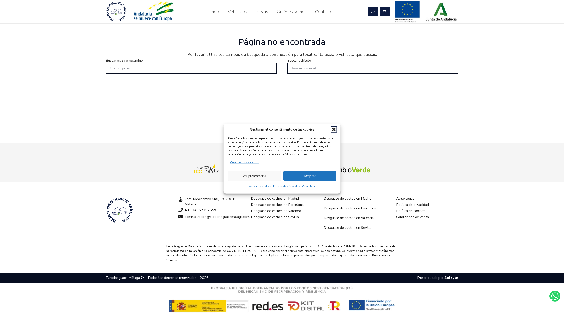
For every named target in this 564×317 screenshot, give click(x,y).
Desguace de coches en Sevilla (275, 217)
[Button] (373, 11)
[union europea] (407, 12)
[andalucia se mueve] (153, 12)
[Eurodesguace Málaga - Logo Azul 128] (117, 12)
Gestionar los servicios (244, 162)
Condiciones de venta (412, 217)
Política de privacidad (286, 186)
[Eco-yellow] (206, 169)
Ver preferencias (254, 176)
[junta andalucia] (441, 12)
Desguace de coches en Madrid (275, 198)
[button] (334, 129)
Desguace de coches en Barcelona (277, 204)
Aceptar (310, 176)
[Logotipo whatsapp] (554, 296)
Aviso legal (309, 186)
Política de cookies (259, 186)
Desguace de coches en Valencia (276, 210)
